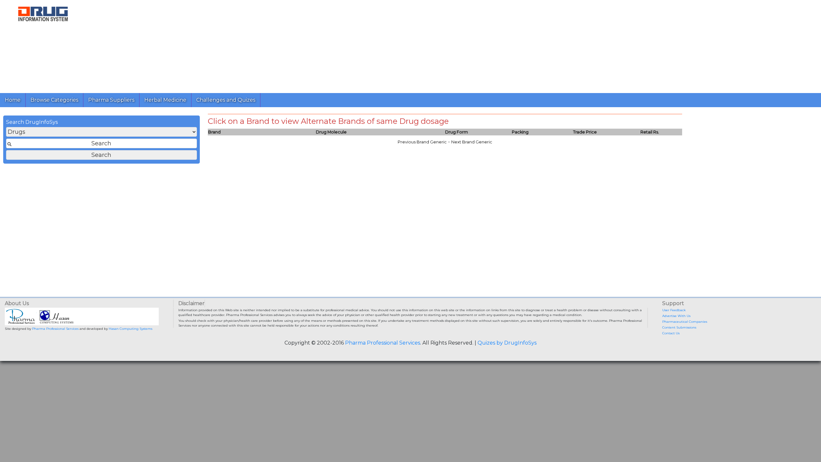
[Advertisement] (278, 45)
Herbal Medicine (165, 100)
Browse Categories (54, 100)
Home (13, 100)
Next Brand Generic (471, 142)
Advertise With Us (676, 316)
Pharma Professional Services (55, 329)
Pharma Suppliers (111, 100)
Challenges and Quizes (225, 100)
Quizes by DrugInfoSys (507, 343)
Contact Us (671, 333)
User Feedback (674, 310)
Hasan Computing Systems (130, 329)
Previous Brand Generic (422, 142)
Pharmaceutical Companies (684, 322)
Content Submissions (679, 327)
